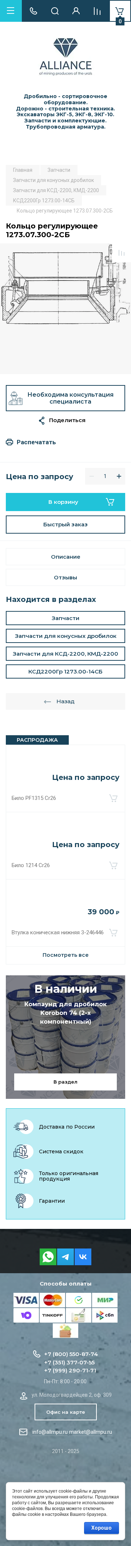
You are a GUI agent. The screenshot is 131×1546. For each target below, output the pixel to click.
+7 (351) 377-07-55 (69, 1362)
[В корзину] (113, 798)
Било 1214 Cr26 (31, 865)
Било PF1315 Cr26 (34, 798)
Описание (65, 556)
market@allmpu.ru (90, 1432)
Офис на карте (65, 1412)
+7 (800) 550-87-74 (71, 1354)
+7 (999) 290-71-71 (70, 1370)
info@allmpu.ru (50, 1432)
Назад (65, 701)
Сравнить (121, 252)
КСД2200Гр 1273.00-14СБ (65, 671)
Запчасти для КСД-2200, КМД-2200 (65, 653)
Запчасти (65, 618)
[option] (65, 308)
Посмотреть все (66, 955)
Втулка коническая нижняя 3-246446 (58, 932)
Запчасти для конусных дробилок (65, 635)
